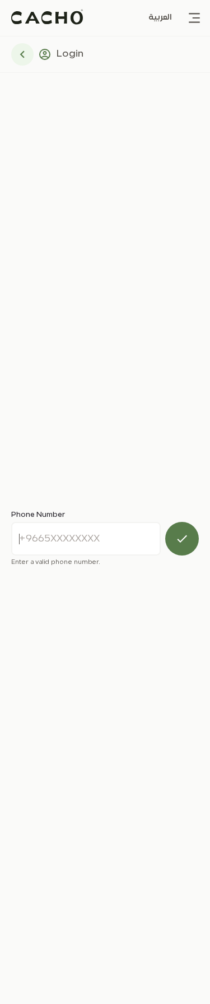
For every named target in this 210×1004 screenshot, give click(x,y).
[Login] (182, 539)
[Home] (47, 18)
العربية (160, 17)
